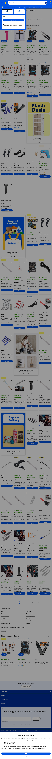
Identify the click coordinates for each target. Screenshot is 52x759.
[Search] (46, 3)
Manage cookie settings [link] (25, 756)
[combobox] (27, 3)
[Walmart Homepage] (5, 3)
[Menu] (2, 3)
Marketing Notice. (19, 748)
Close (26, 753)
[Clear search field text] (44, 3)
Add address (13, 20)
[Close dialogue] (49, 736)
